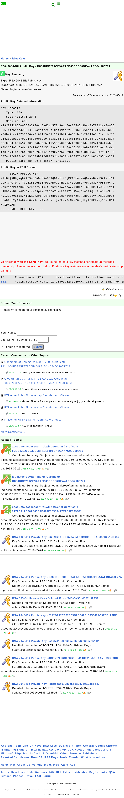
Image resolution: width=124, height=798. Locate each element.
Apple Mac (21, 745)
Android (6, 745)
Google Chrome (106, 745)
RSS (56, 764)
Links (103, 772)
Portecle (75, 753)
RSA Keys (19, 58)
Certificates (79, 772)
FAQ (38, 776)
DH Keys (35, 745)
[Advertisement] (62, 32)
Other (64, 753)
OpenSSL (52, 753)
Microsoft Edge (11, 753)
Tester (5, 772)
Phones (18, 776)
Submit (38, 347)
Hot (12, 764)
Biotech (6, 776)
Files (66, 772)
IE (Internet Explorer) (15, 749)
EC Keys (64, 745)
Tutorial (74, 757)
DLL (59, 772)
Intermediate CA (42, 749)
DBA (30, 772)
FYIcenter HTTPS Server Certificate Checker (33, 419)
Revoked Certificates (15, 757)
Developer (18, 772)
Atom (64, 764)
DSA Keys (50, 745)
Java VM (60, 749)
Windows (99, 757)
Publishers (90, 753)
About (21, 764)
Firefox (77, 745)
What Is (86, 757)
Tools (63, 757)
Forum (47, 776)
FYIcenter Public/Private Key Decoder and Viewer (36, 395)
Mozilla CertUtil (33, 753)
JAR (51, 772)
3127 (7, 281)
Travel (29, 776)
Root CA (37, 757)
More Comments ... (13, 432)
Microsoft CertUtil (99, 749)
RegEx (93, 772)
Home (5, 58)
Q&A (112, 772)
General (88, 745)
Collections (34, 764)
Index (48, 764)
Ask (72, 764)
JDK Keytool (76, 749)
